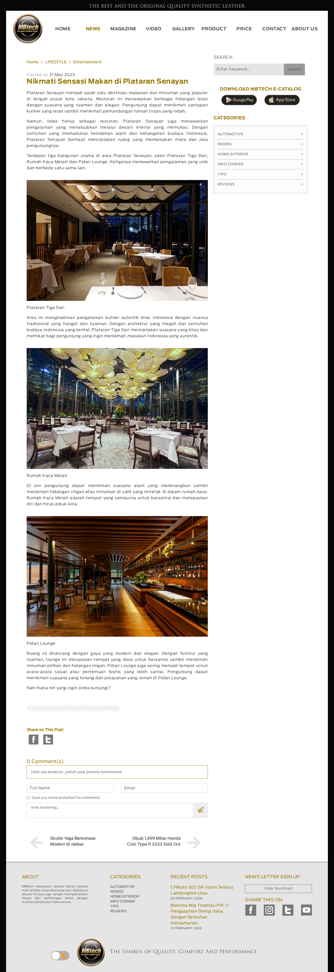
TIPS (114, 906)
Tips (260, 174)
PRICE (244, 29)
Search (294, 69)
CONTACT (274, 29)
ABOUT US (304, 29)
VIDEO (153, 29)
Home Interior (260, 154)
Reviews (260, 184)
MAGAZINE (123, 29)
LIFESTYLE (56, 62)
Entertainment (87, 62)
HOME (62, 29)
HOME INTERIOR (124, 896)
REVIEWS (118, 911)
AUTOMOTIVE (122, 887)
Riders (260, 144)
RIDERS (116, 891)
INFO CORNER (122, 901)
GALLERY (183, 29)
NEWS (93, 29)
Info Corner (260, 164)
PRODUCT (214, 29)
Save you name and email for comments (66, 798)
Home (33, 62)
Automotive (260, 134)
